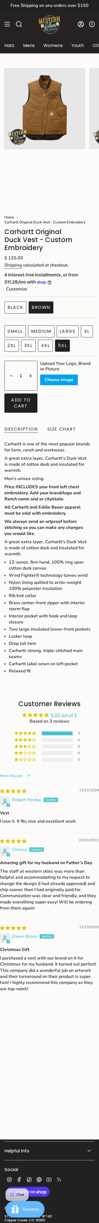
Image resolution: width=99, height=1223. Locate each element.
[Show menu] (7, 24)
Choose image (59, 380)
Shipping (13, 265)
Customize (16, 289)
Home (9, 217)
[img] (13, 791)
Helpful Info (16, 1151)
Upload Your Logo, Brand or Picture (65, 366)
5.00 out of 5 (64, 715)
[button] (26, 733)
